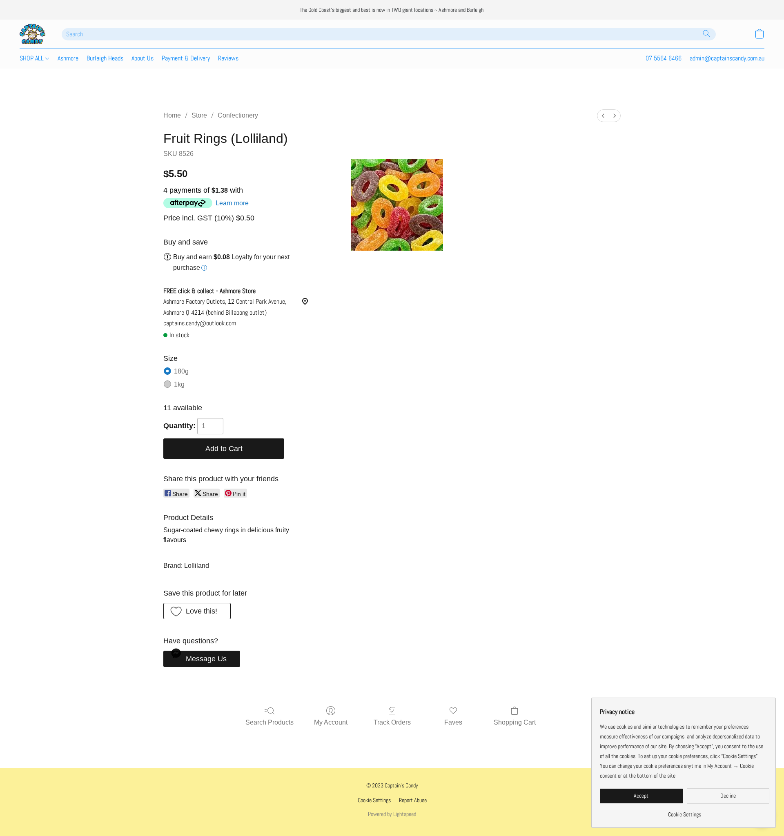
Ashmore (68, 58)
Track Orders (392, 722)
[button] (32, 34)
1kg (179, 384)
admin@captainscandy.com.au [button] (727, 58)
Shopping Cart (515, 722)
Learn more (232, 203)
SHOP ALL (32, 58)
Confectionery (238, 115)
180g (181, 371)
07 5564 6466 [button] (664, 58)
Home (172, 115)
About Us (142, 58)
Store (199, 115)
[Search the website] (706, 33)
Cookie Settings (374, 800)
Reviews (228, 58)
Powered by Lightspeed (392, 814)
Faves (453, 722)
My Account (330, 722)
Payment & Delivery (186, 58)
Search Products (269, 722)
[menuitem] (603, 116)
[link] (684, 811)
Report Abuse (413, 800)
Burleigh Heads (105, 58)
